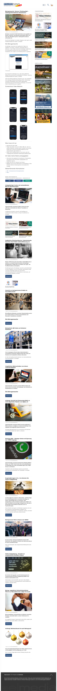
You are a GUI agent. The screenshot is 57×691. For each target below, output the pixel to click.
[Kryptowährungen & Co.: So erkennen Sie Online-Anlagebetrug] (18, 487)
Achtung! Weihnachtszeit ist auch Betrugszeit (18, 628)
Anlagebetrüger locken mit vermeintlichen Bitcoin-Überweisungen (17, 186)
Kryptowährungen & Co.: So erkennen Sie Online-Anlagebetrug (17, 478)
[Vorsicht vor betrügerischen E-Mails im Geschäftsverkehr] (18, 301)
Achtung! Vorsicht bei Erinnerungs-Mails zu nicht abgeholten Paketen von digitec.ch (17, 401)
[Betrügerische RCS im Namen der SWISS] (18, 528)
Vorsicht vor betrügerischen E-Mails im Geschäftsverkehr (16, 291)
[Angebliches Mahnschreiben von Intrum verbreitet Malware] (18, 375)
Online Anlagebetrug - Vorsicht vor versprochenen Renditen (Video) (15, 554)
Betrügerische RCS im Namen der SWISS (16, 519)
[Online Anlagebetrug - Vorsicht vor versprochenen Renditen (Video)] (18, 564)
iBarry (8, 172)
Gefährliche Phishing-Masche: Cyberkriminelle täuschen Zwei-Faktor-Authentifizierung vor (18, 241)
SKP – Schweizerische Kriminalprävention (15, 170)
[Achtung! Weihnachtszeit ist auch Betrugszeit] (18, 637)
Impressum (7, 674)
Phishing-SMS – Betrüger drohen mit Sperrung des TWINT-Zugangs (18, 439)
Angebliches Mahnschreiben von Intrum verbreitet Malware (16, 367)
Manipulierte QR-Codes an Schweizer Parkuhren (15, 328)
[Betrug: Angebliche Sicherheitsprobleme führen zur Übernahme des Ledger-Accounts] (18, 602)
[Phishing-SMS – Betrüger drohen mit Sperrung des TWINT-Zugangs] (18, 450)
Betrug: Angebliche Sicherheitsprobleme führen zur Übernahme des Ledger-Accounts (17, 591)
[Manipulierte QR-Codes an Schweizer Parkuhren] (18, 340)
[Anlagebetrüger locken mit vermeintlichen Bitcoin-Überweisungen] (18, 195)
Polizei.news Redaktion (13, 204)
